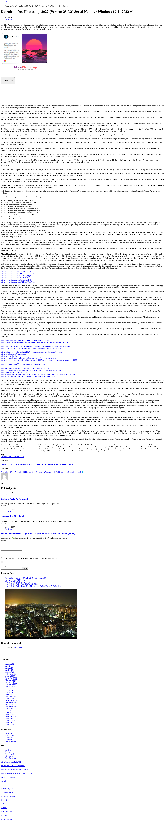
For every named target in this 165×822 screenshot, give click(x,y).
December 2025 (11, 678)
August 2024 (10, 708)
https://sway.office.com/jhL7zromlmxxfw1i (16, 280)
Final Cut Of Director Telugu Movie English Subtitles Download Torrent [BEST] (38, 533)
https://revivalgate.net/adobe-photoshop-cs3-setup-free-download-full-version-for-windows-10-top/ (36, 346)
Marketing (9, 737)
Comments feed (10, 756)
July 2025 (8, 688)
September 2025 (11, 684)
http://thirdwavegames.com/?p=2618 (14, 372)
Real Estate (9, 739)
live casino (4, 800)
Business (8, 4)
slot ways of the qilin (8, 796)
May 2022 (9, 718)
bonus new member (8, 777)
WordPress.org (10, 758)
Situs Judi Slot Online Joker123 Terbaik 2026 (21, 584)
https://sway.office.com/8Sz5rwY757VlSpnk (17, 278)
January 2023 (10, 714)
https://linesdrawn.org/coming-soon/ (13, 354)
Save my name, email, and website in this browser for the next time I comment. (31, 558)
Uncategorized (10, 741)
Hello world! (17, 648)
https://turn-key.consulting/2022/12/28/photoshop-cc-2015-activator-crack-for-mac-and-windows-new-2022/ (39, 360)
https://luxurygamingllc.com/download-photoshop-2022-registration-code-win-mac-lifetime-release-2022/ (38, 374)
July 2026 (8, 666)
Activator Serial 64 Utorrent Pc (15, 499)
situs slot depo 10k (7, 789)
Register (8, 750)
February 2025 (10, 696)
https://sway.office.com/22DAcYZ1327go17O (17, 274)
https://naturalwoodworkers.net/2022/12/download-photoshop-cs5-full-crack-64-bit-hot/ (32, 352)
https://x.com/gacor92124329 (11, 762)
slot (2, 785)
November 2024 (11, 702)
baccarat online (6, 811)
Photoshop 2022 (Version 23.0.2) (12, 457)
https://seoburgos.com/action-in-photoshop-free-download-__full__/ (25, 368)
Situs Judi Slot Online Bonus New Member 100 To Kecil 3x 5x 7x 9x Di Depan (33, 586)
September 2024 (11, 706)
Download (8, 80)
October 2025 (10, 682)
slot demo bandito (7, 819)
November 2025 (11, 680)
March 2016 (9, 722)
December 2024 (11, 700)
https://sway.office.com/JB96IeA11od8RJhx (16, 272)
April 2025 (9, 694)
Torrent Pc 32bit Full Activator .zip (17, 582)
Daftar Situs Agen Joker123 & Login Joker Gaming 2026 (25, 578)
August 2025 (10, 686)
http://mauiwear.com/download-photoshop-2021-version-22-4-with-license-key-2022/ (31, 370)
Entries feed (9, 754)
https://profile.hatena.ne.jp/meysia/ (13, 766)
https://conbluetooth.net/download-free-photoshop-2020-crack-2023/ (25, 340)
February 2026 (10, 674)
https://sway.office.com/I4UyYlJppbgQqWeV (17, 276)
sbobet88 (4, 808)
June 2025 (9, 690)
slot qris (3, 781)
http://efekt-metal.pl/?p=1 (10, 356)
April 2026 (9, 670)
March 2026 (9, 672)
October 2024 (10, 704)
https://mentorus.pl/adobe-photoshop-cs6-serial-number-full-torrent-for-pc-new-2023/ (31, 348)
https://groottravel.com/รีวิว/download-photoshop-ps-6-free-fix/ (23, 364)
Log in (7, 752)
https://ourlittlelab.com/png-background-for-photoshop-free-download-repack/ (28, 358)
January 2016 (10, 724)
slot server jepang (7, 792)
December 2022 (11, 716)
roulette (3, 804)
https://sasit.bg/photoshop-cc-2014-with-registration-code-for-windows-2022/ (28, 376)
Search (3, 566)
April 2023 (9, 712)
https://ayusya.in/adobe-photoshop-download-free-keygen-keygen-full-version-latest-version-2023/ (35, 342)
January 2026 (10, 676)
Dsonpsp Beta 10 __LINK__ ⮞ (15, 516)
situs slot (4, 815)
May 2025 (9, 692)
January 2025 (10, 698)
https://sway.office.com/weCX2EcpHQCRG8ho (18, 282)
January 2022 (10, 720)
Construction (9, 735)
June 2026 (9, 668)
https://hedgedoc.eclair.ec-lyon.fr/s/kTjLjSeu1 (17, 773)
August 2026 (10, 664)
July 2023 (8, 710)
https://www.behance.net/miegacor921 (14, 769)
